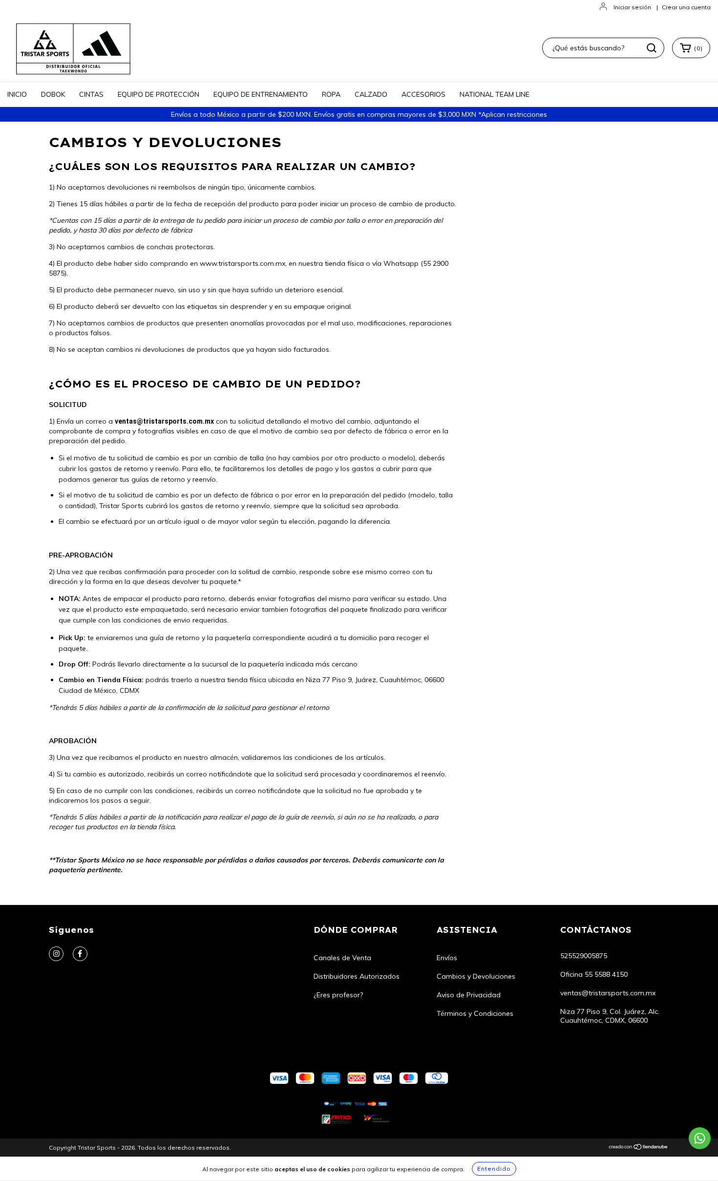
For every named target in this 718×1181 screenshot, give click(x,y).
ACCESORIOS (423, 94)
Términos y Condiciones (475, 1013)
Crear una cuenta (686, 7)
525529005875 (583, 955)
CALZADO (371, 94)
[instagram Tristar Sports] (56, 953)
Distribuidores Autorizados (357, 976)
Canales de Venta (342, 957)
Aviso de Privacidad (469, 994)
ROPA (331, 94)
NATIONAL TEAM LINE (494, 94)
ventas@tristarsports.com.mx (607, 992)
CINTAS (91, 94)
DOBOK (53, 94)
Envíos (447, 957)
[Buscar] (651, 48)
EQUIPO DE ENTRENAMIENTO (260, 94)
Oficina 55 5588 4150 (594, 974)
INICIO (17, 94)
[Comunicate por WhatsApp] (700, 1138)
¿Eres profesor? (338, 994)
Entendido (494, 1168)
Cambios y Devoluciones (476, 976)
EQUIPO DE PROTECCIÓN (158, 94)
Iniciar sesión (632, 7)
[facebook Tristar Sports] (80, 953)
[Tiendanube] (638, 1148)
